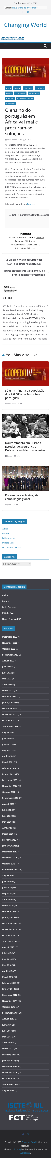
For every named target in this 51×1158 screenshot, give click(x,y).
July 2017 (6, 1024)
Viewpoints (10, 104)
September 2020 (10, 798)
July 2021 (6, 738)
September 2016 (10, 1084)
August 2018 (8, 947)
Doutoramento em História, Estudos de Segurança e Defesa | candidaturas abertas (25, 446)
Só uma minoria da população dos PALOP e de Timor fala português (24, 261)
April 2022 (7, 684)
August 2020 (8, 804)
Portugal (9, 98)
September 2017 (10, 1012)
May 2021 (6, 750)
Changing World (25, 25)
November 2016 (9, 1072)
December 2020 (9, 780)
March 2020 (7, 833)
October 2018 (8, 935)
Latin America (8, 538)
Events (8, 93)
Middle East (7, 542)
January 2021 (8, 774)
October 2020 (8, 792)
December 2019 (9, 851)
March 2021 (7, 762)
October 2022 (8, 648)
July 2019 (6, 881)
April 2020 (7, 827)
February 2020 (9, 839)
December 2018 (9, 923)
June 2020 (7, 816)
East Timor (40, 88)
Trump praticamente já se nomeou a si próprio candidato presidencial (24, 272)
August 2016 (8, 1090)
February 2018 (9, 983)
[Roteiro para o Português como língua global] (25, 468)
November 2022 (9, 643)
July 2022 (6, 666)
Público (30, 204)
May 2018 (6, 965)
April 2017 (7, 1042)
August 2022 (8, 660)
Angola (17, 88)
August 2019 (8, 875)
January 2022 (8, 702)
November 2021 (9, 714)
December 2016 (9, 1066)
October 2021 (8, 720)
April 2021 (7, 756)
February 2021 (9, 768)
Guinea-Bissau (20, 93)
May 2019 (6, 893)
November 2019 (9, 857)
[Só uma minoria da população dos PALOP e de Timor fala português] (25, 363)
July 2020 (6, 810)
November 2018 (9, 929)
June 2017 (7, 1030)
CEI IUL (28, 139)
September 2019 (10, 869)
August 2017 (8, 1018)
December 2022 (9, 636)
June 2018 (7, 959)
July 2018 (6, 953)
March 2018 (7, 977)
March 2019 (7, 905)
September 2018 (10, 941)
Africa (8, 88)
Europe (5, 533)
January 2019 (8, 917)
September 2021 (10, 726)
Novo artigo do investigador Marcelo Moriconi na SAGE (25, 9)
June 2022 (7, 672)
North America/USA (11, 547)
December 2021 (9, 708)
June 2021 (7, 744)
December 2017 (9, 995)
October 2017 (8, 1007)
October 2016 (8, 1078)
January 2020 (8, 845)
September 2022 (10, 654)
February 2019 (9, 911)
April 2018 (7, 971)
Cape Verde (28, 88)
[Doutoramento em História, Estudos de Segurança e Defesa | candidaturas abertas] (25, 415)
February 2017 (9, 1054)
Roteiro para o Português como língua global (21, 497)
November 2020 (9, 786)
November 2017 (9, 1001)
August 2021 (8, 732)
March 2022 (7, 690)
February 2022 (9, 696)
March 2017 (7, 1048)
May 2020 (6, 821)
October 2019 (8, 863)
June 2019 (7, 887)
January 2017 (8, 1060)
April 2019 (7, 899)
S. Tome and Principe (25, 98)
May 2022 (6, 678)
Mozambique (34, 93)
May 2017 (6, 1036)
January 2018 (8, 989)
